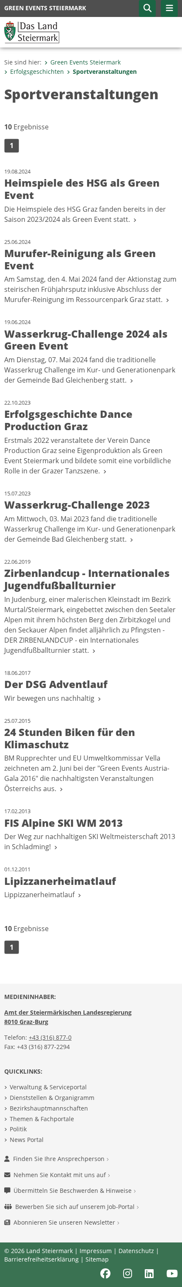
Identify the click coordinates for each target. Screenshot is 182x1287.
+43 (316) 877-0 (50, 1037)
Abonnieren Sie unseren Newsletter (65, 1222)
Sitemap (97, 1259)
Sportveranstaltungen (105, 71)
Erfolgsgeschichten (37, 71)
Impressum (96, 1251)
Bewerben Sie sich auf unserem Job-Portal (75, 1207)
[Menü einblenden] (169, 8)
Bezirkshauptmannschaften (49, 1108)
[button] (147, 8)
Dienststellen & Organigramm (52, 1098)
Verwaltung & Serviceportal (48, 1087)
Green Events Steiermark (85, 62)
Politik (18, 1129)
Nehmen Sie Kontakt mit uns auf (61, 1175)
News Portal (27, 1140)
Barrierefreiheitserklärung (41, 1259)
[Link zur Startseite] (31, 31)
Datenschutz (136, 1251)
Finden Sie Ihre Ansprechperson (59, 1159)
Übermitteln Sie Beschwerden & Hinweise (73, 1190)
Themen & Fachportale (42, 1119)
